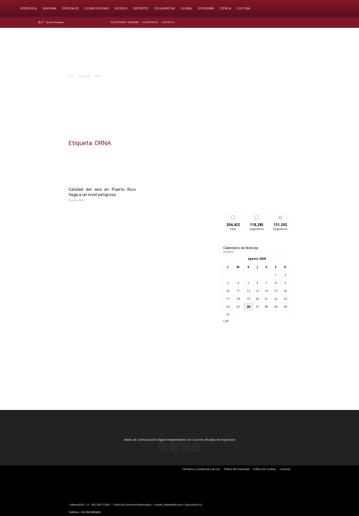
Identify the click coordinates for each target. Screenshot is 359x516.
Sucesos (120, 8)
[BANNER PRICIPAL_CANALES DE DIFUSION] (179, 51)
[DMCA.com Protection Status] (235, 504)
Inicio (72, 76)
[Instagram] (308, 22)
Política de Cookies (264, 469)
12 (248, 291)
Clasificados (150, 22)
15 (275, 291)
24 (228, 307)
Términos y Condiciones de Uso (201, 469)
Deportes (140, 8)
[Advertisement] (179, 110)
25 (238, 307)
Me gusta (233, 215)
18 (238, 299)
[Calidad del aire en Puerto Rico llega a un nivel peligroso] (102, 167)
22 (275, 299)
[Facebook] (301, 22)
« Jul (226, 321)
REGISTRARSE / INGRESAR (125, 22)
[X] (315, 22)
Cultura (243, 8)
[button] (341, 9)
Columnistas (164, 8)
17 (228, 299)
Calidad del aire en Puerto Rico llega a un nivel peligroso (102, 192)
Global (186, 8)
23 (285, 299)
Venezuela (28, 8)
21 (266, 299)
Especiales (70, 8)
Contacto (168, 22)
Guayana (49, 8)
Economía (206, 8)
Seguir (256, 215)
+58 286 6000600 (90, 512)
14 (266, 291)
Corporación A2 (192, 504)
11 (238, 291)
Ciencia (225, 8)
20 (257, 299)
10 (228, 291)
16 (285, 291)
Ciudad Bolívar (96, 8)
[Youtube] (322, 22)
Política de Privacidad (236, 469)
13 (257, 291)
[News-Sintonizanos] (254, 202)
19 (248, 299)
